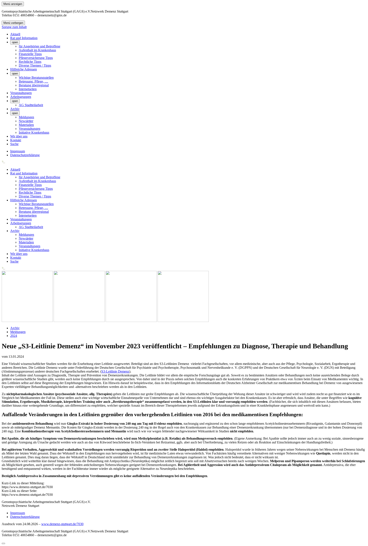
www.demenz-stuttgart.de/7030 (62, 524)
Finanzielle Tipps (30, 54)
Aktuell (15, 34)
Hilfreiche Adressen (23, 69)
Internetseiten (28, 89)
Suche (14, 144)
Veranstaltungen (21, 93)
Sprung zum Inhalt (14, 27)
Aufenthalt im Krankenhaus (37, 50)
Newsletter (26, 121)
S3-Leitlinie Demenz (115, 371)
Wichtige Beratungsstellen (36, 77)
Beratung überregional (34, 85)
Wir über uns (18, 136)
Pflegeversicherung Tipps (36, 58)
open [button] (15, 42)
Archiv (15, 109)
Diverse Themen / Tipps (35, 65)
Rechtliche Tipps (30, 61)
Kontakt (15, 140)
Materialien (26, 125)
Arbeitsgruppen (20, 97)
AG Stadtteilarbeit (31, 105)
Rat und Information (23, 38)
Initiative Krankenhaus (34, 132)
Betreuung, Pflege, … (33, 81)
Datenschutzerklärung (25, 155)
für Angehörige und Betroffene (39, 46)
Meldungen (26, 117)
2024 (13, 335)
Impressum (17, 151)
